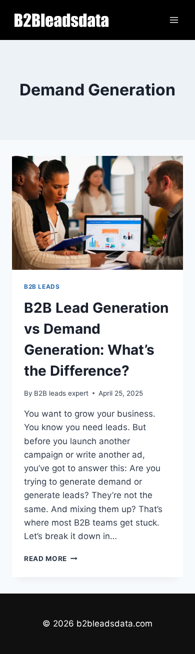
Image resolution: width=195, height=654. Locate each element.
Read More (51, 559)
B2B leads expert (61, 393)
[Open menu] (173, 19)
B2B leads (42, 286)
